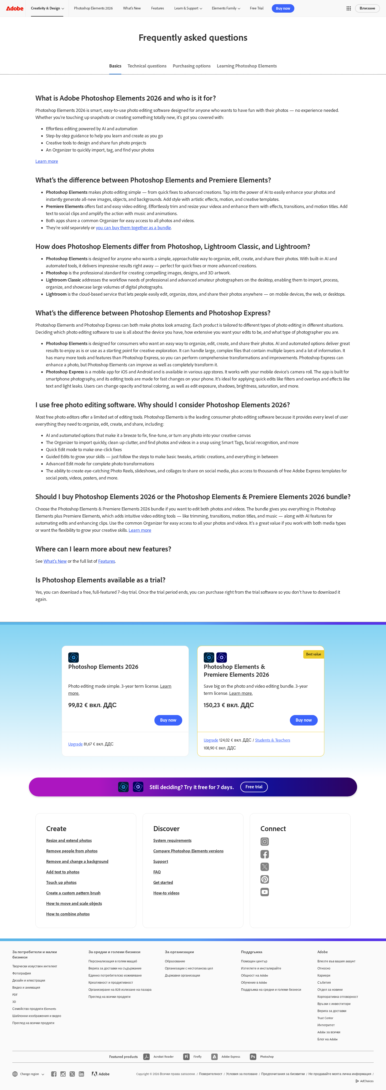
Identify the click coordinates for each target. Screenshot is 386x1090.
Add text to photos (62, 871)
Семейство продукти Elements (34, 1009)
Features (157, 8)
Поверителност (210, 1074)
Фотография (21, 973)
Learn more (46, 161)
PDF (15, 995)
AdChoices (367, 1081)
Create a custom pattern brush (73, 892)
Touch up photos (61, 882)
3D (14, 1002)
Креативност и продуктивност (110, 982)
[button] (349, 8)
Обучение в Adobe (254, 982)
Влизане (367, 8)
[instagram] (63, 1074)
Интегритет (326, 1025)
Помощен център (254, 961)
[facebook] (53, 1074)
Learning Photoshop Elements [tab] (247, 66)
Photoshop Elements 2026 (93, 8)
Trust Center (325, 1018)
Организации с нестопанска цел (189, 968)
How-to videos (166, 892)
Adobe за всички (328, 1032)
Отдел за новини (330, 990)
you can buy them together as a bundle (133, 228)
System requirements (172, 840)
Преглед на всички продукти (33, 1023)
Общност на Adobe (254, 975)
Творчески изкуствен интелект (34, 966)
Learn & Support (186, 8)
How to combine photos (68, 913)
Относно (323, 968)
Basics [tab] (115, 66)
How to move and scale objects (74, 903)
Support (160, 861)
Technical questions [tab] (147, 66)
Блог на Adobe (327, 1039)
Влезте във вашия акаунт (336, 961)
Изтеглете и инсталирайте (261, 968)
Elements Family (224, 8)
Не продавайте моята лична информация (340, 1074)
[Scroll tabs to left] (4, 66)
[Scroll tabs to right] (382, 66)
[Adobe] (14, 8)
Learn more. (241, 693)
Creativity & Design (45, 8)
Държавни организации (182, 975)
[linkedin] (81, 1074)
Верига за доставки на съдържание (115, 968)
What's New (132, 8)
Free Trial (256, 8)
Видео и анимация (26, 987)
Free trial (254, 786)
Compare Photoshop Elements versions (188, 850)
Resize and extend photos (69, 840)
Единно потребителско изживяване (115, 975)
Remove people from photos (71, 850)
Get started (163, 882)
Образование (175, 961)
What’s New (55, 561)
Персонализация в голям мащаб (112, 961)
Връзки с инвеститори (334, 1004)
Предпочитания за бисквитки (283, 1074)
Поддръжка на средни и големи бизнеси (271, 990)
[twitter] (72, 1074)
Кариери (323, 975)
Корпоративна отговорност (337, 997)
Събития (324, 982)
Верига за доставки (331, 1011)
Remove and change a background (77, 861)
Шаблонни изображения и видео (36, 1016)
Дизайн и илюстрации (28, 980)
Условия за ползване (242, 1074)
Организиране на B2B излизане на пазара (118, 990)
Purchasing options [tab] (192, 66)
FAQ (157, 871)
